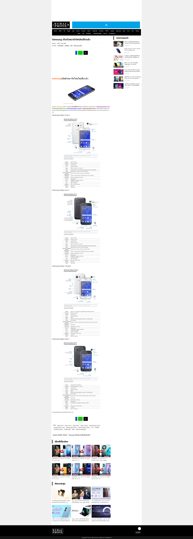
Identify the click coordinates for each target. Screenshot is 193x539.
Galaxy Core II (68, 425)
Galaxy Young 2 (84, 425)
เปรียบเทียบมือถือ (97, 33)
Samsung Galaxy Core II (59, 427)
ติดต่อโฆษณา (112, 33)
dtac (73, 31)
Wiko (79, 33)
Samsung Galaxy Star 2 (71, 427)
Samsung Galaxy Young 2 (84, 427)
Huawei (83, 31)
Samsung (118, 31)
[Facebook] (139, 528)
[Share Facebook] (76, 53)
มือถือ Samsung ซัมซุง (78, 45)
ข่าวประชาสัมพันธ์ (60, 45)
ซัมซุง (73, 429)
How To (105, 33)
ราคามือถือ (88, 33)
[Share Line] (80, 53)
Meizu (89, 31)
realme (112, 31)
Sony (124, 31)
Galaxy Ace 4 (60, 425)
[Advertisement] (96, 10)
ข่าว (92, 427)
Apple (68, 31)
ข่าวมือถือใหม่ (67, 45)
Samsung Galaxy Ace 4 (94, 425)
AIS (64, 31)
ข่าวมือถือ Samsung (58, 429)
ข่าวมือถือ (97, 427)
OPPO (107, 31)
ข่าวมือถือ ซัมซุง (67, 429)
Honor (78, 31)
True (128, 31)
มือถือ (60, 31)
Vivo (132, 31)
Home (55, 31)
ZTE (83, 33)
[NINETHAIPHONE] (61, 25)
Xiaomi (137, 31)
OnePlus (101, 31)
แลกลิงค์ (138, 532)
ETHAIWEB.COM (107, 537)
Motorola (95, 31)
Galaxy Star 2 (76, 425)
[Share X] (85, 53)
